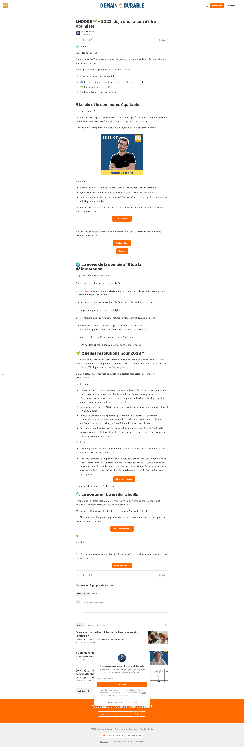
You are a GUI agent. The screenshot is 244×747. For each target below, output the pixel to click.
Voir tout (82, 691)
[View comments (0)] (84, 40)
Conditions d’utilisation (135, 690)
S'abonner (217, 5)
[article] (122, 639)
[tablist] (88, 593)
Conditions (133, 729)
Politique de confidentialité (134, 695)
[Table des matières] (3, 373)
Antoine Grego (88, 32)
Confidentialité (121, 729)
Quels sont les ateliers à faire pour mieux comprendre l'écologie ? (107, 634)
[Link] (72, 105)
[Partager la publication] (206, 5)
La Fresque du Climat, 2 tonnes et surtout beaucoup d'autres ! (102, 639)
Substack (104, 741)
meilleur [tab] (80, 625)
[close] (146, 655)
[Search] (201, 5)
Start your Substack (114, 735)
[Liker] (78, 40)
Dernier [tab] (90, 625)
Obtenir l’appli (134, 735)
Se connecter (233, 5)
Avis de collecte (146, 729)
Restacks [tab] (96, 593)
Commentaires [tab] (83, 593)
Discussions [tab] (100, 625)
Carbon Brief (83, 291)
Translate (81, 17)
